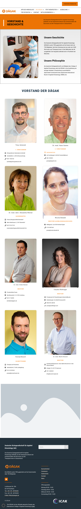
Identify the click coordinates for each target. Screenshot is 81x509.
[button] (40, 9)
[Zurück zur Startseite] (16, 466)
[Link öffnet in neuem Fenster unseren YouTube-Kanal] (6, 479)
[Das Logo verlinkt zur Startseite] (9, 11)
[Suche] (66, 447)
